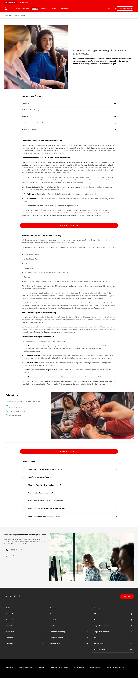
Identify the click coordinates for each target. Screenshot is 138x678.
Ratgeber (8, 15)
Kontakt (41, 667)
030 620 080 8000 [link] (126, 8)
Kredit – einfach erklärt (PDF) (116, 667)
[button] (59, 667)
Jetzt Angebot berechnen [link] (67, 225)
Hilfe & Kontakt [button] (63, 8)
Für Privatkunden (10, 2)
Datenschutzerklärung (26, 667)
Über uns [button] (44, 8)
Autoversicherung (20, 15)
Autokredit (10, 395)
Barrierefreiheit (79, 667)
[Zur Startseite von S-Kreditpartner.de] (9, 8)
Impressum (9, 667)
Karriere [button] (53, 8)
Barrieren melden (95, 667)
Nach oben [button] (127, 596)
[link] (69, 415)
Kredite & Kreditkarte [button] (22, 8)
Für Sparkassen (24, 2)
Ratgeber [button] (35, 8)
